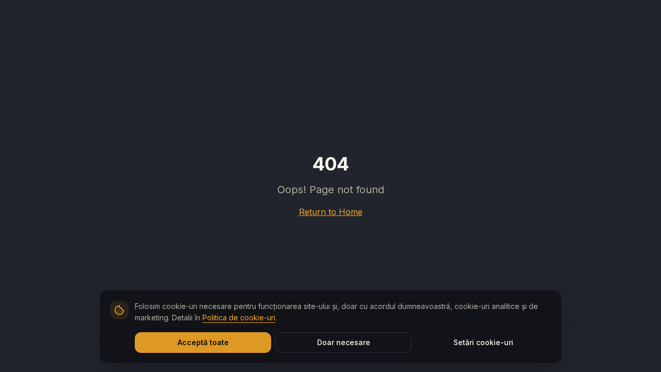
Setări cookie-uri (483, 342)
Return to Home (331, 212)
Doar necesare (343, 342)
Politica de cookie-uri (238, 317)
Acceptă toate (203, 342)
